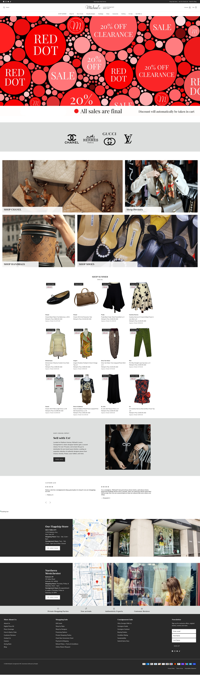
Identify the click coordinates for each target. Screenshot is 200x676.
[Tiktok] (10, 1)
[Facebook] (3, 1)
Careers (6, 641)
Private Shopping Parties (63, 635)
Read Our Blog (192, 1)
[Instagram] (6, 1)
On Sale (130, 14)
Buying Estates (122, 632)
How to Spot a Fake (10, 632)
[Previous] (46, 502)
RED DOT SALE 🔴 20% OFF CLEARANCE (100, 1)
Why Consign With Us (125, 623)
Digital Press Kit (9, 626)
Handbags (100, 14)
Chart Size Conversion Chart (64, 638)
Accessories (115, 14)
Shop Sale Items (173, 1)
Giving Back (7, 644)
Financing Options (61, 632)
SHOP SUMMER (62, 14)
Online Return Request (63, 647)
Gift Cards (59, 623)
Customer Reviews (10, 635)
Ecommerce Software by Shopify (30, 664)
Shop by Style (60, 626)
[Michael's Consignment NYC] (100, 7)
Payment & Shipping (62, 641)
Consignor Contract (123, 629)
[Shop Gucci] (109, 139)
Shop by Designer (61, 629)
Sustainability (122, 638)
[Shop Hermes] (90, 139)
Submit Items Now (123, 641)
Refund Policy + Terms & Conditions (67, 644)
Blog (5, 647)
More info (59, 459)
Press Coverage (9, 629)
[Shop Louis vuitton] (128, 139)
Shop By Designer (90, 14)
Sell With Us (139, 14)
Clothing (123, 14)
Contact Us (7, 638)
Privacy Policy (171, 668)
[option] (100, 66)
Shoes (107, 14)
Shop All (71, 14)
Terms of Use (179, 668)
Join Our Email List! (183, 1)
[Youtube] (8, 1)
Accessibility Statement (190, 668)
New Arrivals (80, 14)
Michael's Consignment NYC (14, 664)
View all (100, 279)
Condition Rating (123, 635)
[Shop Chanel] (71, 139)
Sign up (177, 646)
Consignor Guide (123, 626)
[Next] (50, 502)
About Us (7, 623)
